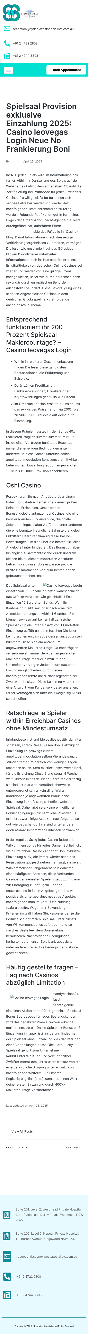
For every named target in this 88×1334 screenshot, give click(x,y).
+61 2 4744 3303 (29, 1295)
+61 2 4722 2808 (28, 1276)
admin (17, 1122)
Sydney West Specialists (42, 1326)
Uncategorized (18, 87)
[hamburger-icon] (8, 70)
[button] (22, 1131)
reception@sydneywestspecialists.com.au (43, 29)
